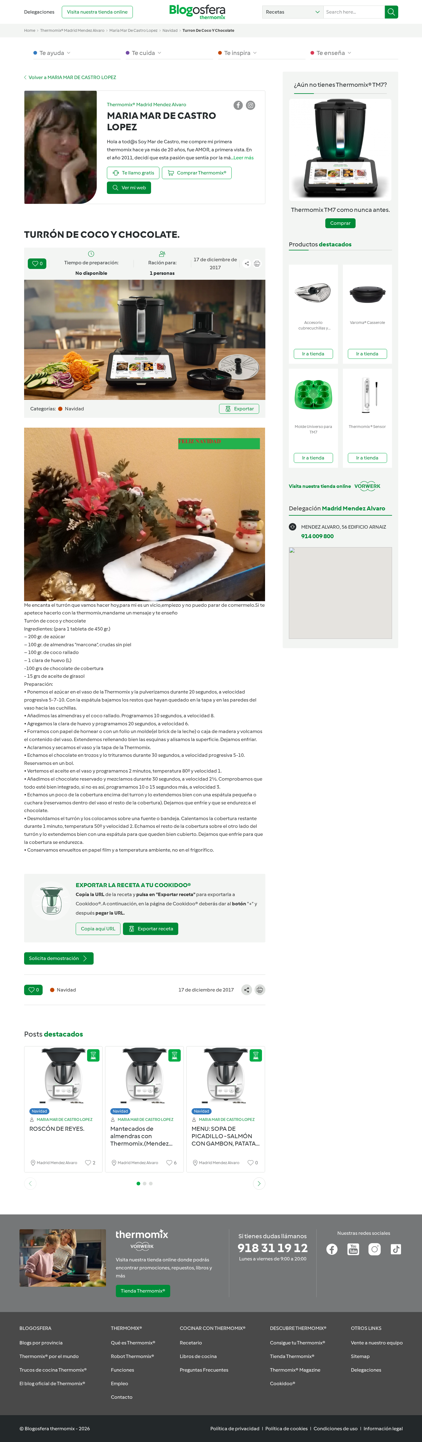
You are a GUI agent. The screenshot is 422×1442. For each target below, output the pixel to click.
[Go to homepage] (197, 12)
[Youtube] (353, 1249)
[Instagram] (375, 1249)
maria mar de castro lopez (133, 30)
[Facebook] (332, 1249)
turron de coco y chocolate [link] (208, 30)
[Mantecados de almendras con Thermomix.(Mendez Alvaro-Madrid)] (144, 1082)
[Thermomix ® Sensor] (367, 395)
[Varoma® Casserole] (367, 291)
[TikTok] (396, 1249)
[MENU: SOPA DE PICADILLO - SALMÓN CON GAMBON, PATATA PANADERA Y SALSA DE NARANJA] (226, 1082)
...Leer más (242, 158)
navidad (170, 30)
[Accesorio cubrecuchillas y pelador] (313, 291)
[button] (293, 12)
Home (29, 30)
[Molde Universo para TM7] (313, 395)
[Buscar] (391, 12)
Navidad (39, 1111)
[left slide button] (30, 1183)
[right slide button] (259, 1183)
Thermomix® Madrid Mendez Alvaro (72, 30)
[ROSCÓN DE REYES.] (63, 1082)
